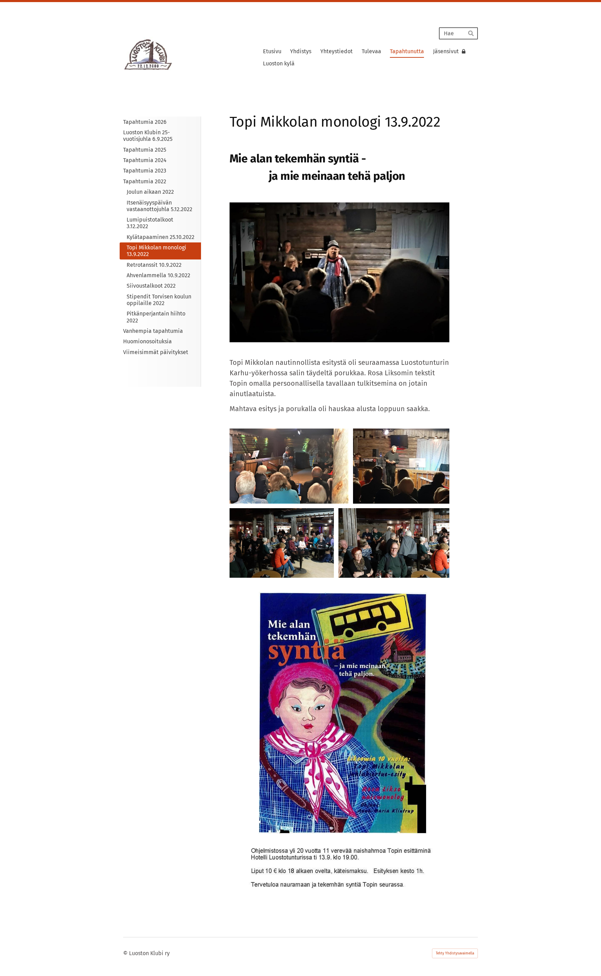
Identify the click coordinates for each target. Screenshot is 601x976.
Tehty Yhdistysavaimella (455, 953)
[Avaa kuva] (289, 466)
